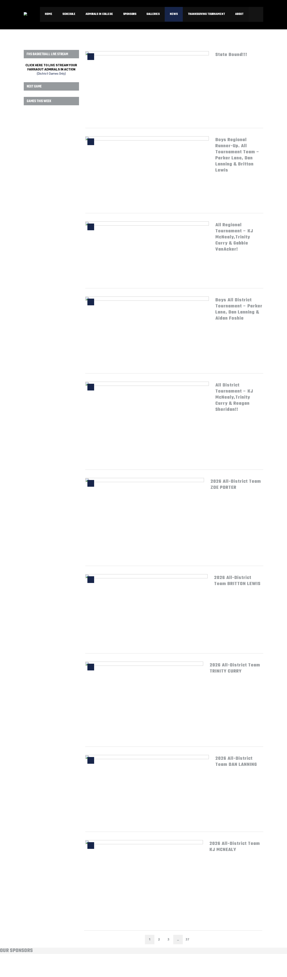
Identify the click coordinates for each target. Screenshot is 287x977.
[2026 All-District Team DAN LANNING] (147, 789)
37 (187, 939)
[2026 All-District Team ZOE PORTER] (144, 518)
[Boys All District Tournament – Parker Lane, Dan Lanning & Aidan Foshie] (147, 331)
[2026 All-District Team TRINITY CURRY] (144, 700)
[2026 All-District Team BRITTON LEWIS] (146, 609)
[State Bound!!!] (147, 85)
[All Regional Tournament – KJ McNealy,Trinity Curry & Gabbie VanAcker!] (147, 250)
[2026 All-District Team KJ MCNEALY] (144, 880)
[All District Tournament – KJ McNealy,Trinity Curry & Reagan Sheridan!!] (147, 421)
